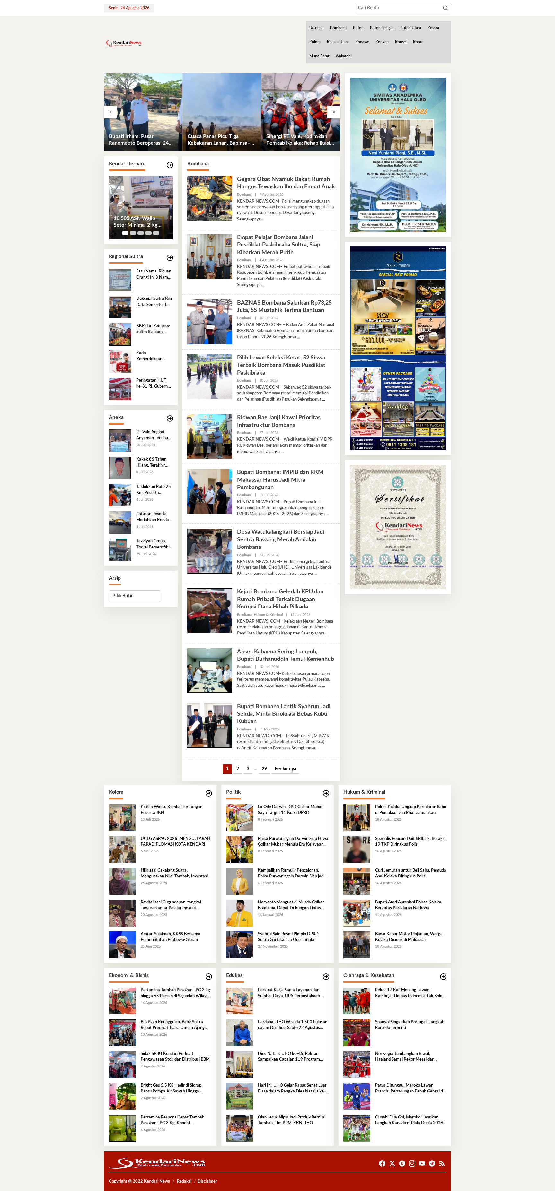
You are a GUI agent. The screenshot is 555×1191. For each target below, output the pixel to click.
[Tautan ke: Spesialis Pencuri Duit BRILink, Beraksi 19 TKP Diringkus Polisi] (356, 849)
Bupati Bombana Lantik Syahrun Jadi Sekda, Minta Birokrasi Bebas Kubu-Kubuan (283, 714)
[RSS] (442, 1163)
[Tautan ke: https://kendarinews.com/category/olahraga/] (443, 977)
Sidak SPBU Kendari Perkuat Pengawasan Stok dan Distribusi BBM (175, 1057)
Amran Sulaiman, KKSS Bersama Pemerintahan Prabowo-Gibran (170, 937)
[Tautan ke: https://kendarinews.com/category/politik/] (326, 794)
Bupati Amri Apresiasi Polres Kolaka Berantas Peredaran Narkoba (408, 905)
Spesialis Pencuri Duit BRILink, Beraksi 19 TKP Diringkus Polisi (410, 842)
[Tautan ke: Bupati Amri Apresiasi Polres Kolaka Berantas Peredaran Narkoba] (356, 913)
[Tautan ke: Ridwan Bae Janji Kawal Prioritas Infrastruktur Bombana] (209, 436)
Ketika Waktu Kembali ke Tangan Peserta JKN (171, 810)
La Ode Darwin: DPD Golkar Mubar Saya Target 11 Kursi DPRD (290, 810)
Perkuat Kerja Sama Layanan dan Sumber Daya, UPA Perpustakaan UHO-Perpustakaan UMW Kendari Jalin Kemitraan (290, 993)
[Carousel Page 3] (140, 233)
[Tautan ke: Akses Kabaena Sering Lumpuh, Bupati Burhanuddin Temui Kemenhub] (209, 670)
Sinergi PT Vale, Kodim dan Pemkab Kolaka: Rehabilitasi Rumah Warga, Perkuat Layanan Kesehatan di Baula (298, 140)
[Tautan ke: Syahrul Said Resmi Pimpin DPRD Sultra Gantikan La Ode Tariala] (239, 945)
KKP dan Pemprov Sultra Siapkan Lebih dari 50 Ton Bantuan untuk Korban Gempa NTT (153, 329)
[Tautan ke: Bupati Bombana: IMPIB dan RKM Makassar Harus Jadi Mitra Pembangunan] (209, 491)
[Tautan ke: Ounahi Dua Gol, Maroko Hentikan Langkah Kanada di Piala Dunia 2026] (356, 1128)
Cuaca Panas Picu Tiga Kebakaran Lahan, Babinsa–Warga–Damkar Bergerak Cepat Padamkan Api (219, 140)
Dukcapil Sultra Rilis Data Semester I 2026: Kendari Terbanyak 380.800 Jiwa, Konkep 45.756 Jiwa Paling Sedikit (154, 302)
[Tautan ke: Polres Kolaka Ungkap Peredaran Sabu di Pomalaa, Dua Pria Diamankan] (356, 818)
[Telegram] (432, 1163)
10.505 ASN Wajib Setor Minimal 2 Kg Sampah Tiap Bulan (135, 222)
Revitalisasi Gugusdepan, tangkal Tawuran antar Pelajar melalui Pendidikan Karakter (171, 905)
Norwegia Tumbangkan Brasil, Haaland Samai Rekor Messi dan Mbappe (404, 1057)
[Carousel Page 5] (156, 233)
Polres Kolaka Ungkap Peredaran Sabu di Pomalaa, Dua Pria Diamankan (410, 810)
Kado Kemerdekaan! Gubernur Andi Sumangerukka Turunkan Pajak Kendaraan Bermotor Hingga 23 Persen (152, 356)
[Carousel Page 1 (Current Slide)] (125, 233)
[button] (445, 8)
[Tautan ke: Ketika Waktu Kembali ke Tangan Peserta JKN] (122, 818)
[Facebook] (382, 1163)
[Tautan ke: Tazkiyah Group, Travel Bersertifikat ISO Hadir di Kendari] (120, 550)
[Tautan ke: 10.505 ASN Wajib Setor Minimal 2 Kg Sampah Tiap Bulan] (141, 208)
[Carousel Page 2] (133, 233)
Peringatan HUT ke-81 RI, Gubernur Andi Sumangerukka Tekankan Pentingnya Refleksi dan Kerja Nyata (154, 383)
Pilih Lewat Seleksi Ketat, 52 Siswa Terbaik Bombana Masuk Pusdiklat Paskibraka (281, 365)
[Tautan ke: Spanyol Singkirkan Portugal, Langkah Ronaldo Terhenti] (356, 1033)
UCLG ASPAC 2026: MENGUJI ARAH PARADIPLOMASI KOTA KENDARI (175, 842)
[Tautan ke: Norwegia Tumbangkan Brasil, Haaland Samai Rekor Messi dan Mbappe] (356, 1064)
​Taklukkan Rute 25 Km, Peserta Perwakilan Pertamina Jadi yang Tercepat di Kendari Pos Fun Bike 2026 (153, 490)
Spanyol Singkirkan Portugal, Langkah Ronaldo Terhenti (409, 1025)
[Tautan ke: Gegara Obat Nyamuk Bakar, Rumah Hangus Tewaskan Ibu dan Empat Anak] (209, 198)
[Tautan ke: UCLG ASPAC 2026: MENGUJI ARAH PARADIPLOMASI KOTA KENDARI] (122, 849)
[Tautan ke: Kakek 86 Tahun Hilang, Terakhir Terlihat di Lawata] (120, 468)
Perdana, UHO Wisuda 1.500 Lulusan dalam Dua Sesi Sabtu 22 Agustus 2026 (292, 1025)
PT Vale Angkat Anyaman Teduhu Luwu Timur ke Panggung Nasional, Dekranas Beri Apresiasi (154, 435)
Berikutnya (285, 769)
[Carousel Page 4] (148, 233)
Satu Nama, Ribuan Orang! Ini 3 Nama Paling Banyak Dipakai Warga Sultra (153, 274)
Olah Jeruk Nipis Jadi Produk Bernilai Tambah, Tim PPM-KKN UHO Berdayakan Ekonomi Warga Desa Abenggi (291, 1120)
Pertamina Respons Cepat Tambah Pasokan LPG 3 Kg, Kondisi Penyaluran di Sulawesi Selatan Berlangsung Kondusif (172, 1120)
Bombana (244, 194)
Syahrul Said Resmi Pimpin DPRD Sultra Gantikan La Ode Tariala (288, 937)
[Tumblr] (402, 1163)
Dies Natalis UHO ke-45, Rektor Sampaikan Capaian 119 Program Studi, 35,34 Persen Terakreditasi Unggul (289, 1057)
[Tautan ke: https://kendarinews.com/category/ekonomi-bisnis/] (209, 977)
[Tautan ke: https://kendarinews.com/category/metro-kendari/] (170, 165)
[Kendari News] (123, 43)
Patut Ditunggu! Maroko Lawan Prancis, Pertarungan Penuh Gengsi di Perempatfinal (409, 1088)
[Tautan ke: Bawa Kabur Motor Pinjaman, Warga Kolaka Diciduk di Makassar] (356, 945)
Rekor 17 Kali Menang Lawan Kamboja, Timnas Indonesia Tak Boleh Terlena (410, 993)
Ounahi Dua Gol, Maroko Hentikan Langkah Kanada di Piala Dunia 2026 (409, 1120)
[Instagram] (412, 1163)
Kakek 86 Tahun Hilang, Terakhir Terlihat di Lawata (152, 462)
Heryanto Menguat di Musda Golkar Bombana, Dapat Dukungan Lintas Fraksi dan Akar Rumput (291, 905)
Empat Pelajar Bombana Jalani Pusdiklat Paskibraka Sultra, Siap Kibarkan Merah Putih (278, 245)
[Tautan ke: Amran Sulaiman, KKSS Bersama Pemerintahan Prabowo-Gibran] (122, 945)
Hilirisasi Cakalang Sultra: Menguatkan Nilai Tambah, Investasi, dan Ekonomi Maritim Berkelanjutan (175, 873)
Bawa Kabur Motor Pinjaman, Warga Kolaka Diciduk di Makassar (409, 937)
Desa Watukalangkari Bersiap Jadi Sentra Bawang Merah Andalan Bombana (280, 539)
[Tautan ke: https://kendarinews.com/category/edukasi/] (326, 977)
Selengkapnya (248, 219)
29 (264, 769)
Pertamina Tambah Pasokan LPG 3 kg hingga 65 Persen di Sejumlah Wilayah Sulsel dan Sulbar (176, 993)
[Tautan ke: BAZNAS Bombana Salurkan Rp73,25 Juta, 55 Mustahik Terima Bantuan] (209, 322)
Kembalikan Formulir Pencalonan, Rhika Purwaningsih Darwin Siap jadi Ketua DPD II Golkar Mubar (291, 873)
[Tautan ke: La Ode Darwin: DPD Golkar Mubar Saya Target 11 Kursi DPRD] (239, 818)
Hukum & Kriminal (268, 615)
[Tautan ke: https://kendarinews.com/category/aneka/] (170, 419)
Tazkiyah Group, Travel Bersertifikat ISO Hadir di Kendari (154, 544)
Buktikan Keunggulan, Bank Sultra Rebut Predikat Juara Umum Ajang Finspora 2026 (173, 1025)
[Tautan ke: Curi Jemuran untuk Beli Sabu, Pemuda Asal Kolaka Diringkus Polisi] (356, 881)
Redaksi (184, 1181)
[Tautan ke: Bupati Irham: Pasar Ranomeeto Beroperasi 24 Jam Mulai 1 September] (143, 112)
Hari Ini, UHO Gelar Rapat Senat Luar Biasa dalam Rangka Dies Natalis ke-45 (292, 1088)
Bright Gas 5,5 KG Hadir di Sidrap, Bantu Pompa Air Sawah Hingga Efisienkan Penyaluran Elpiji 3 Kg (171, 1088)
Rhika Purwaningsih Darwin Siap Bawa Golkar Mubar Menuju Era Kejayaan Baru (293, 842)
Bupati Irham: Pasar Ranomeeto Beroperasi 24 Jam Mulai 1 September (139, 140)
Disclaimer (207, 1181)
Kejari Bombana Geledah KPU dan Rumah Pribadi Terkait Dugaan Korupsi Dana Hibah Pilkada (280, 599)
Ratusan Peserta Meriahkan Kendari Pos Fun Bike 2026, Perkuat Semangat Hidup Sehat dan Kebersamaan (154, 517)
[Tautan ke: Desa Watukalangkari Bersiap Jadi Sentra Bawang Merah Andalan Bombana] (209, 551)
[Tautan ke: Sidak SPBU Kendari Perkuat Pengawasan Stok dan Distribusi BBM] (122, 1064)
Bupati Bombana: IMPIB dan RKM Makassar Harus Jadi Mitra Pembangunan (280, 480)
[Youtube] (422, 1163)
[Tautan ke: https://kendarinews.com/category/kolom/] (209, 794)
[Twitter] (392, 1163)
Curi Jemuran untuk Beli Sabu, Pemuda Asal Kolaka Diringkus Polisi (410, 873)
